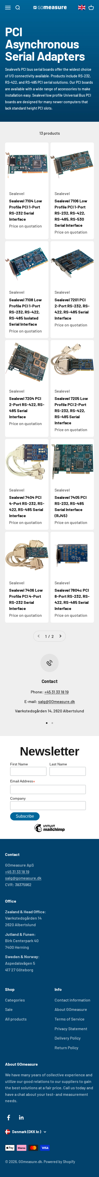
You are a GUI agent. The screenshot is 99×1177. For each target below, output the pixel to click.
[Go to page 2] (60, 636)
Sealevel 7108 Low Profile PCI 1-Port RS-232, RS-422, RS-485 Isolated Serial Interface (25, 311)
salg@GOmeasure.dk (56, 701)
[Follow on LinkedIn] (21, 1117)
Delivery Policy (68, 1037)
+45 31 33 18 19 (56, 691)
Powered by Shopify (59, 1162)
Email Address (22, 781)
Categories (15, 999)
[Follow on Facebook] (8, 1117)
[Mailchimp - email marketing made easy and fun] (49, 832)
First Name (19, 764)
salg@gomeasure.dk (23, 877)
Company (18, 798)
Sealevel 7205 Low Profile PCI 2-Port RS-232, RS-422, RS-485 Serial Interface (71, 410)
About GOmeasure (71, 1009)
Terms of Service (70, 1018)
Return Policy (66, 1047)
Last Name (58, 764)
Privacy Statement (71, 1028)
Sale (9, 1009)
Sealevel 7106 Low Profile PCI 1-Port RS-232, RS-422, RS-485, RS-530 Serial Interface (71, 212)
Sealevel (16, 193)
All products (16, 1018)
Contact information (72, 999)
